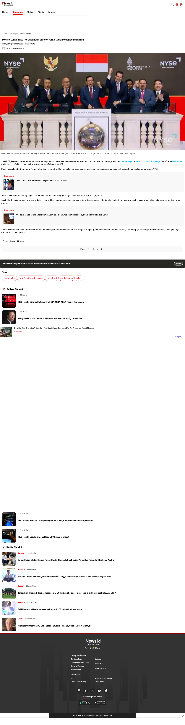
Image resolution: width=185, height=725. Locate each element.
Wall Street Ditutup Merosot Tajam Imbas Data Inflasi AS (42, 180)
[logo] (9, 4)
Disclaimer (99, 664)
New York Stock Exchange (148, 161)
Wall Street (177, 161)
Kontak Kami (76, 670)
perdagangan (127, 161)
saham (79, 278)
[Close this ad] (183, 716)
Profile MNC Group (78, 682)
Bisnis (41, 12)
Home (5, 12)
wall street (52, 278)
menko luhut (9, 278)
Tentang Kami (76, 659)
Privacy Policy (100, 668)
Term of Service (77, 666)
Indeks (51, 12)
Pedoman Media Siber (80, 663)
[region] (92, 21)
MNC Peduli (99, 682)
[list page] (85, 703)
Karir (73, 678)
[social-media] (79, 690)
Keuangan (18, 12)
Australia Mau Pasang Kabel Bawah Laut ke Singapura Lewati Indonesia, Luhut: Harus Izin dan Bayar (62, 215)
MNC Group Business (103, 678)
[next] (102, 249)
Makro (30, 12)
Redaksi (98, 659)
